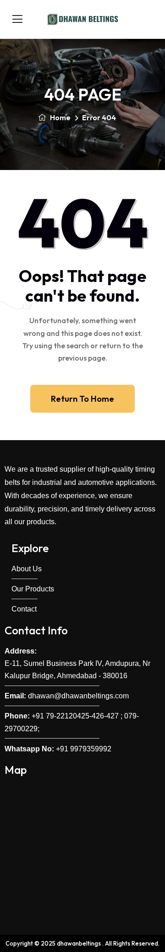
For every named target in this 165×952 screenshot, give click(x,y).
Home (60, 117)
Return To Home (82, 399)
